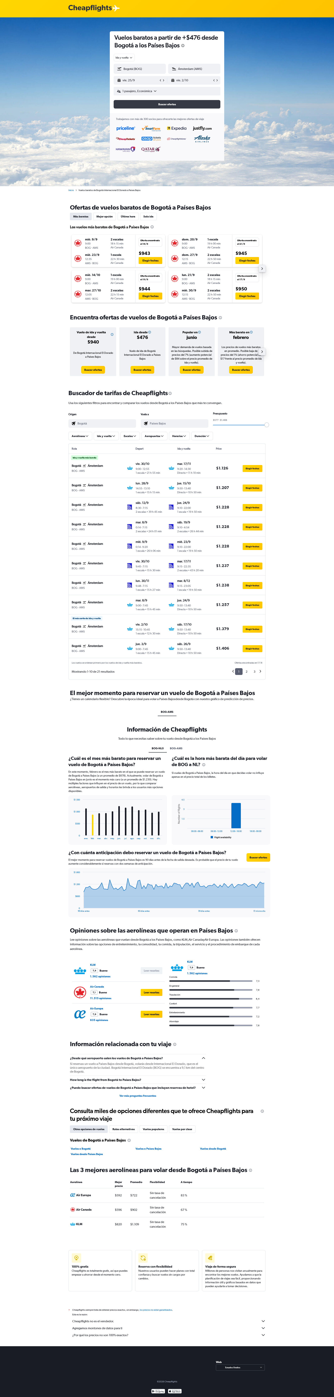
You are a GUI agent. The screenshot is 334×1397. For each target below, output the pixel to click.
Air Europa (96, 1008)
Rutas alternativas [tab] (123, 1129)
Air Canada (97, 986)
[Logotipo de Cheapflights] (90, 8)
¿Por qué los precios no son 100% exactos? (100, 1335)
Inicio (71, 190)
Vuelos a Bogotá (81, 1148)
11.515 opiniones (100, 998)
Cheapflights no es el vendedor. (93, 1321)
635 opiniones (99, 1020)
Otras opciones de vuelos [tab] (88, 1129)
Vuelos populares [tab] (153, 1129)
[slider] (266, 425)
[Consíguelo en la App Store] (175, 1391)
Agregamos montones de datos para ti (97, 1328)
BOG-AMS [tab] (167, 711)
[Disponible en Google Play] (158, 1391)
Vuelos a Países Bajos (148, 1148)
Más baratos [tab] (80, 216)
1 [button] (238, 671)
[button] (183, 46)
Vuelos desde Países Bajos (87, 1154)
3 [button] (254, 671)
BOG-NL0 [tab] (158, 748)
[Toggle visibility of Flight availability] (221, 837)
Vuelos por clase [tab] (182, 1129)
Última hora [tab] (128, 216)
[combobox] (124, 57)
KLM (92, 964)
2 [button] (246, 671)
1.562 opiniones (100, 976)
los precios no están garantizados (156, 1310)
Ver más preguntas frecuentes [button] (137, 1095)
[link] (93, 370)
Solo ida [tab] (148, 216)
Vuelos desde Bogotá (213, 1148)
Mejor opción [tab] (104, 216)
